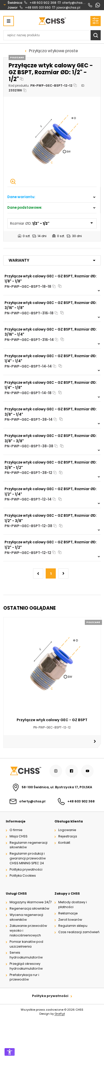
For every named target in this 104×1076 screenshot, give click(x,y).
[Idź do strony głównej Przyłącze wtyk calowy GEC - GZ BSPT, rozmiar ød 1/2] (52, 21)
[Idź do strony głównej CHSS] (25, 770)
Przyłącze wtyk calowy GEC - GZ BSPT (52, 719)
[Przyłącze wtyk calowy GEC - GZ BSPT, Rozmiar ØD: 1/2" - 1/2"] (52, 142)
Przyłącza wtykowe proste (53, 50)
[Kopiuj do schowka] (21, 79)
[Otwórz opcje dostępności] (10, 1052)
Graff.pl (60, 1014)
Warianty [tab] (19, 260)
